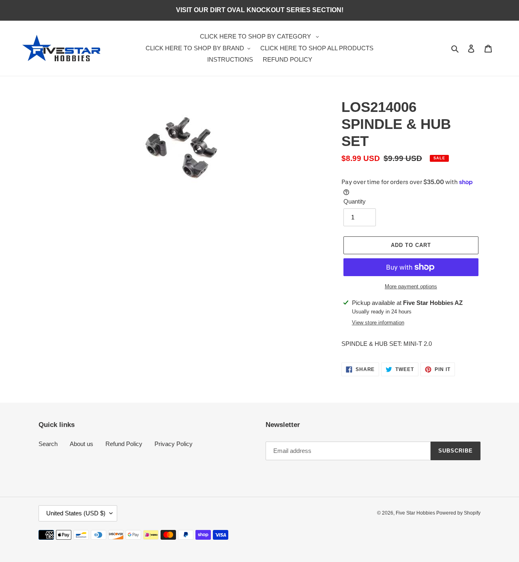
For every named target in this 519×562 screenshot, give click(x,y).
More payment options (411, 286)
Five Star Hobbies (416, 513)
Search (48, 443)
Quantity (354, 201)
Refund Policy (123, 443)
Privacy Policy (173, 443)
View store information (378, 323)
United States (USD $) (75, 513)
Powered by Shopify (458, 513)
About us (81, 443)
